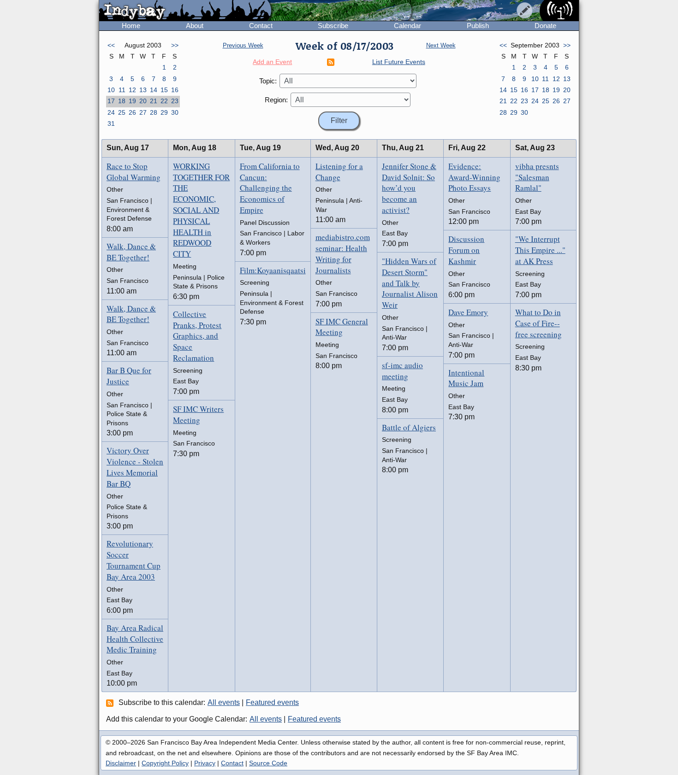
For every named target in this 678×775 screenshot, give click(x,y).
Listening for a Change (339, 171)
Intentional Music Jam (466, 378)
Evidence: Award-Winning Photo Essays (474, 177)
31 (111, 123)
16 (174, 90)
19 (132, 101)
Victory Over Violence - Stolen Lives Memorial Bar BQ (135, 466)
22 (164, 101)
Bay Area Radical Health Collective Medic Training (135, 638)
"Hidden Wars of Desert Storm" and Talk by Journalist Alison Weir (410, 283)
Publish (478, 25)
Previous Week (243, 45)
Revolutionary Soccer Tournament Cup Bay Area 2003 (134, 559)
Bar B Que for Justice (129, 376)
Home (131, 25)
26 (132, 112)
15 (164, 90)
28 (153, 112)
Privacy (204, 763)
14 (153, 90)
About (194, 25)
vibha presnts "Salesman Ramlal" (537, 177)
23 (174, 101)
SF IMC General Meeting (341, 327)
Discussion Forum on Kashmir (466, 250)
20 (143, 101)
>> (174, 45)
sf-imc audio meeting (402, 371)
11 (122, 90)
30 (174, 112)
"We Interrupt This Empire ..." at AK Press (540, 250)
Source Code (268, 763)
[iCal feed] (111, 703)
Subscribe (333, 25)
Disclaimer (121, 763)
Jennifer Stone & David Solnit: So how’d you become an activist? (409, 188)
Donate (545, 25)
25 (121, 112)
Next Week (441, 45)
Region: (276, 100)
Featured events (272, 702)
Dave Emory (468, 312)
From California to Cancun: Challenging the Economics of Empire (270, 188)
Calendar (407, 25)
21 (153, 101)
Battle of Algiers (409, 427)
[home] (185, 11)
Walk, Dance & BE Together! (131, 252)
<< (111, 45)
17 (111, 101)
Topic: (268, 81)
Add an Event (272, 61)
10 (111, 90)
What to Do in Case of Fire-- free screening (538, 323)
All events (224, 702)
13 (143, 90)
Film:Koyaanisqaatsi (273, 270)
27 (143, 112)
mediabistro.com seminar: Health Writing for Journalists (342, 253)
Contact (261, 25)
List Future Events (398, 61)
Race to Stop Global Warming (134, 171)
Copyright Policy (165, 763)
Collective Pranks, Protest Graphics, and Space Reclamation (197, 336)
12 (132, 90)
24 (111, 112)
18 (121, 101)
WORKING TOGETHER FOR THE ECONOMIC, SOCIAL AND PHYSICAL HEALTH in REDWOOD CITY (201, 210)
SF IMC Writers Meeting (198, 414)
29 (164, 112)
